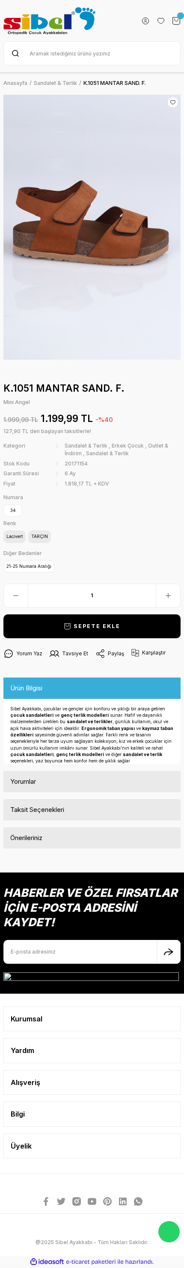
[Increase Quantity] (168, 595)
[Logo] (49, 21)
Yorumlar (23, 781)
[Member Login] (145, 20)
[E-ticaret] (91, 1262)
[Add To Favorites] (173, 102)
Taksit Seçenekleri (37, 810)
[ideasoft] (47, 1262)
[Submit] (169, 952)
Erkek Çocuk (128, 445)
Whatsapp (169, 1231)
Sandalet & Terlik (86, 445)
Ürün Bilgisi (26, 688)
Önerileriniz (26, 838)
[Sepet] (176, 20)
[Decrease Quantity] (16, 595)
